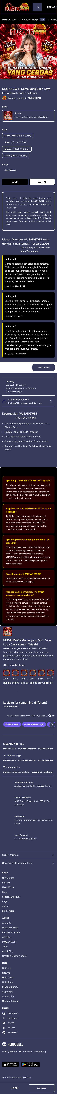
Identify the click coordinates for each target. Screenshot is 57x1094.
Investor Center (10, 927)
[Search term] (38, 7)
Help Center (8, 977)
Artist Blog (7, 951)
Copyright (7, 991)
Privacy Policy (25, 1051)
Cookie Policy (40, 1051)
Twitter (11, 1022)
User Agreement (9, 1051)
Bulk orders (8, 910)
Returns (6, 972)
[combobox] (37, 7)
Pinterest (12, 1032)
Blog (4, 892)
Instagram (13, 1013)
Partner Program (11, 932)
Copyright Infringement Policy (18, 863)
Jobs (4, 946)
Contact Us (8, 996)
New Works (8, 887)
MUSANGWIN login (31, 19)
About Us (7, 923)
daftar (5, 906)
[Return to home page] (17, 7)
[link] (12, 724)
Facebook (13, 1018)
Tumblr (11, 1027)
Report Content (10, 854)
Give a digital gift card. (33, 391)
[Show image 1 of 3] (26, 81)
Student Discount (11, 896)
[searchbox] (28, 716)
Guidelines (7, 982)
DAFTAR (41, 1088)
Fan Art (6, 882)
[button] (41, 678)
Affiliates (6, 937)
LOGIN (14, 1088)
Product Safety (10, 986)
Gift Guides (8, 877)
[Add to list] (6, 673)
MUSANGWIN (9, 19)
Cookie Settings (10, 1001)
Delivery (6, 968)
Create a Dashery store (14, 955)
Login (5, 901)
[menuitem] (9, 20)
